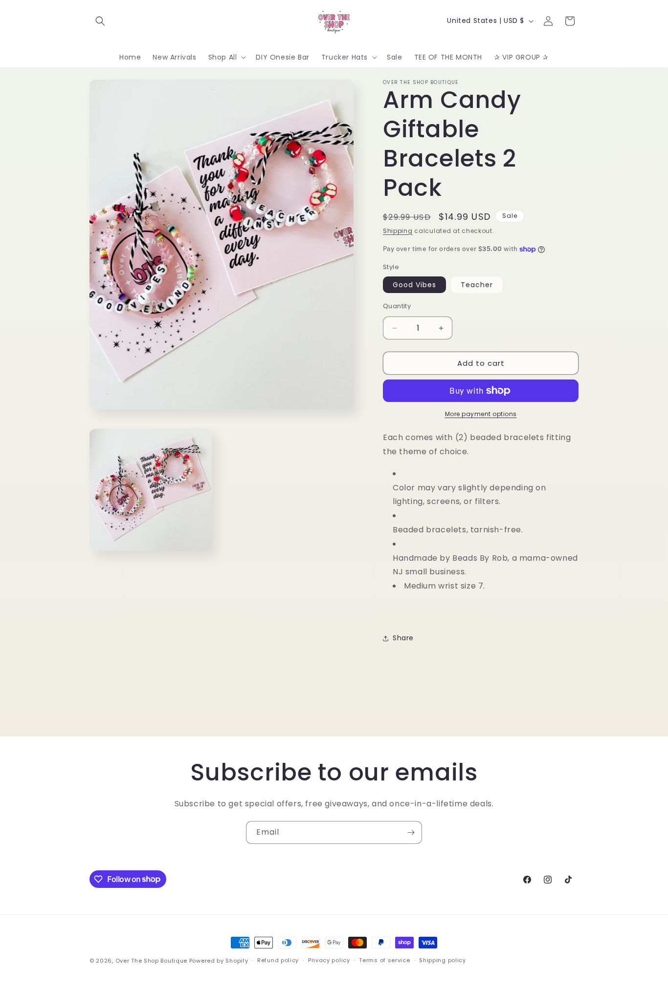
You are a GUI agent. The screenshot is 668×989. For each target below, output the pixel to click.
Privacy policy (329, 960)
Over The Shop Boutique (151, 961)
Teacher (477, 285)
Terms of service (384, 960)
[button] (100, 21)
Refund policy (278, 960)
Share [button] (403, 638)
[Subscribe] (411, 832)
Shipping (398, 231)
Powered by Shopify (218, 961)
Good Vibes (414, 285)
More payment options (481, 414)
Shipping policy (442, 960)
